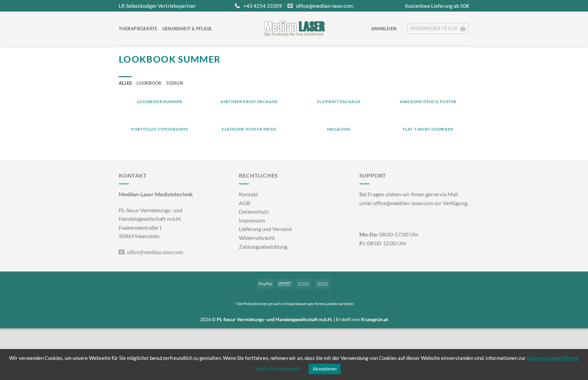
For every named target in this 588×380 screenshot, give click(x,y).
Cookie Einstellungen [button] (276, 368)
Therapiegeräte (138, 28)
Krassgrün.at (374, 319)
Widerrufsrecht (257, 237)
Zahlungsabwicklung (263, 246)
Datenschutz (254, 211)
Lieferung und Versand (265, 229)
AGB (244, 203)
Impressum (252, 220)
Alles (125, 83)
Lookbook (149, 83)
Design (174, 83)
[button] (383, 28)
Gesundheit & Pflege (187, 28)
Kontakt (248, 194)
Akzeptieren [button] (325, 368)
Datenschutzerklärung (553, 358)
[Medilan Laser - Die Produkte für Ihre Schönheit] (294, 28)
